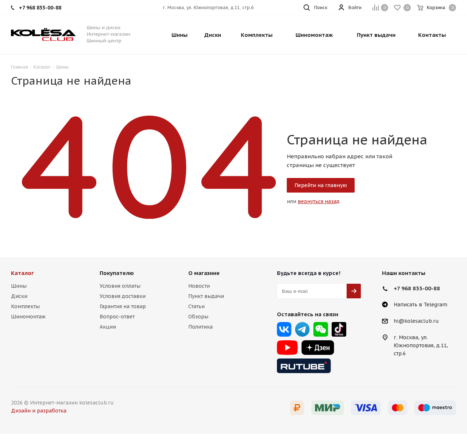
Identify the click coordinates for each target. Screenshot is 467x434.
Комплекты (25, 306)
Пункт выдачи (206, 296)
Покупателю (117, 273)
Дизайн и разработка (38, 410)
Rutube (304, 366)
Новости (199, 286)
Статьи (196, 306)
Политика (200, 326)
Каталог (22, 273)
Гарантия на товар (123, 306)
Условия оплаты (120, 286)
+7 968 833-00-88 (417, 288)
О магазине (204, 273)
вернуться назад (319, 201)
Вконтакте (284, 329)
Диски (19, 296)
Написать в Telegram (420, 304)
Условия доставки (123, 296)
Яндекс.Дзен (317, 347)
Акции (108, 326)
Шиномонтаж (28, 316)
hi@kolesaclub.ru (416, 321)
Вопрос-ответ (117, 316)
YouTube (287, 347)
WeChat (320, 329)
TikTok (339, 329)
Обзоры (198, 316)
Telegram (302, 329)
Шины (19, 286)
